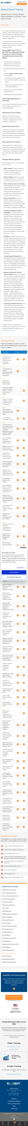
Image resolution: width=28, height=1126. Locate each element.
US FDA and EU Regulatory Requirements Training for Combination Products (6, 725)
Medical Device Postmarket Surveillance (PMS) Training (7, 615)
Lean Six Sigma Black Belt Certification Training (7, 761)
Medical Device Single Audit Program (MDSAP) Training (7, 675)
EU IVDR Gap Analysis (7, 956)
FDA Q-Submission (6, 935)
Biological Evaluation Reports (8, 959)
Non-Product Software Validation (9, 926)
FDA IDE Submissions (6, 941)
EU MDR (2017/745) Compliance (9, 890)
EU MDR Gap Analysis (7, 911)
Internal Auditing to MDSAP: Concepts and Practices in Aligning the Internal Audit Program (7, 489)
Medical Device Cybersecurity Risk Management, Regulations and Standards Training (7, 596)
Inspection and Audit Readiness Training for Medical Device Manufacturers (7, 402)
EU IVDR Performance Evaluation (9, 962)
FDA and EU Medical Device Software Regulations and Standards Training (7, 624)
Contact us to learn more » (14, 1074)
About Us (14, 1098)
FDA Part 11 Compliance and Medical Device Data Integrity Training (7, 683)
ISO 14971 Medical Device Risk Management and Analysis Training (7, 440)
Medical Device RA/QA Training (9, 953)
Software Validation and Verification (10, 896)
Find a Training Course (14, 1103)
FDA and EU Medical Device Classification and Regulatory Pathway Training (7, 657)
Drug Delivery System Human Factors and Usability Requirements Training (7, 827)
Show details (20, 567)
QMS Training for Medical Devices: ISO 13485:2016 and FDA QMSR (7, 412)
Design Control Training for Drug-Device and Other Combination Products (6, 736)
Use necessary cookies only (14, 577)
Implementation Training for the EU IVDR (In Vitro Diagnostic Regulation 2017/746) (7, 606)
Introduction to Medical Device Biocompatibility (6, 382)
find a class (12, 330)
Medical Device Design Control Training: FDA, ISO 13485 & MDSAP (6, 456)
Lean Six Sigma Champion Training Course (7, 697)
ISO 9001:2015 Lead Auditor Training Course (7, 690)
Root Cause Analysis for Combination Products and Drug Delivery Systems (7, 801)
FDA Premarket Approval (7, 929)
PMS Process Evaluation (7, 917)
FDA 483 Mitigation (6, 947)
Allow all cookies (14, 572)
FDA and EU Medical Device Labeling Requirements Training (7, 632)
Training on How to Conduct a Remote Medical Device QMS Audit (7, 792)
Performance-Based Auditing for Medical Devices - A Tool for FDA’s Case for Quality (7, 391)
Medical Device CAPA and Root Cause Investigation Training (7, 448)
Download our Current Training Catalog (16, 1057)
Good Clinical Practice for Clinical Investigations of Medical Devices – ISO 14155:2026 (7, 527)
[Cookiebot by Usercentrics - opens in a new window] (20, 548)
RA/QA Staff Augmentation (8, 950)
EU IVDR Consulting (6, 923)
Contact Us (14, 1108)
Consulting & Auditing (14, 1101)
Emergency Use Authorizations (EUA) (10, 944)
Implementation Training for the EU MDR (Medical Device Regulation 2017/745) (7, 472)
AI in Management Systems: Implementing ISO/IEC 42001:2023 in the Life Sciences (7, 372)
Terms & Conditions (14, 1049)
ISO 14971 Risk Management (8, 899)
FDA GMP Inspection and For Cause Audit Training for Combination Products (7, 753)
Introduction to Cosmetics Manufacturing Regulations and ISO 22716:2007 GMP (7, 714)
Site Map (14, 1115)
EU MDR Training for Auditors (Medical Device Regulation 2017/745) (7, 464)
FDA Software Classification (8, 905)
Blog (14, 1106)
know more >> (21, 181)
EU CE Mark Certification (7, 902)
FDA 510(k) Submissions (7, 932)
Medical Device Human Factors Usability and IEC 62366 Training (6, 818)
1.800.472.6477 (15, 1012)
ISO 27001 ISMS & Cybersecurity (9, 893)
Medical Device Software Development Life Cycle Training (6, 516)
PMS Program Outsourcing (8, 920)
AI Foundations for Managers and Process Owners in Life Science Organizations (7, 360)
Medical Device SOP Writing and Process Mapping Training (7, 744)
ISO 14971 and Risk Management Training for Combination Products (7, 667)
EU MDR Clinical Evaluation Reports (10, 914)
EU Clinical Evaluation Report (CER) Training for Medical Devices (7, 508)
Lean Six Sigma (5, 908)
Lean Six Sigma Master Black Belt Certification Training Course (7, 775)
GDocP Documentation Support (9, 938)
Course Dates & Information (14, 1046)
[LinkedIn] (14, 1119)
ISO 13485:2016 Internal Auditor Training (6, 480)
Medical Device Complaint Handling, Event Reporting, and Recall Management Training (7, 499)
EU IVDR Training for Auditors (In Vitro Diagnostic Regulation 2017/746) (7, 587)
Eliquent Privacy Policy (14, 1117)
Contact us (21, 4)
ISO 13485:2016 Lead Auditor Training (7, 418)
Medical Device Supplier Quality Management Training (6, 536)
